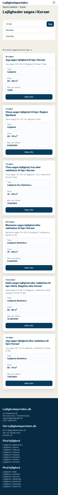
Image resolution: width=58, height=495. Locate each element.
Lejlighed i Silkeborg (12, 479)
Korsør (23, 7)
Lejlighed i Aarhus (11, 447)
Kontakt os (7, 435)
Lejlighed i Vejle (10, 472)
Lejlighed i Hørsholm (12, 481)
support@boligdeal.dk (13, 418)
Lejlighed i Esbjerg (11, 454)
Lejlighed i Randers (11, 457)
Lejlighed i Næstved (12, 486)
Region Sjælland (10, 7)
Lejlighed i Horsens (11, 462)
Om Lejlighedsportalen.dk (14, 430)
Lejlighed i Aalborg (11, 450)
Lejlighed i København (13, 445)
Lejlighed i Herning (11, 476)
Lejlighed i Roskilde (11, 474)
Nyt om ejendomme (11, 433)
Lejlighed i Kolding (11, 459)
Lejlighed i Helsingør (12, 484)
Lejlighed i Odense (11, 452)
